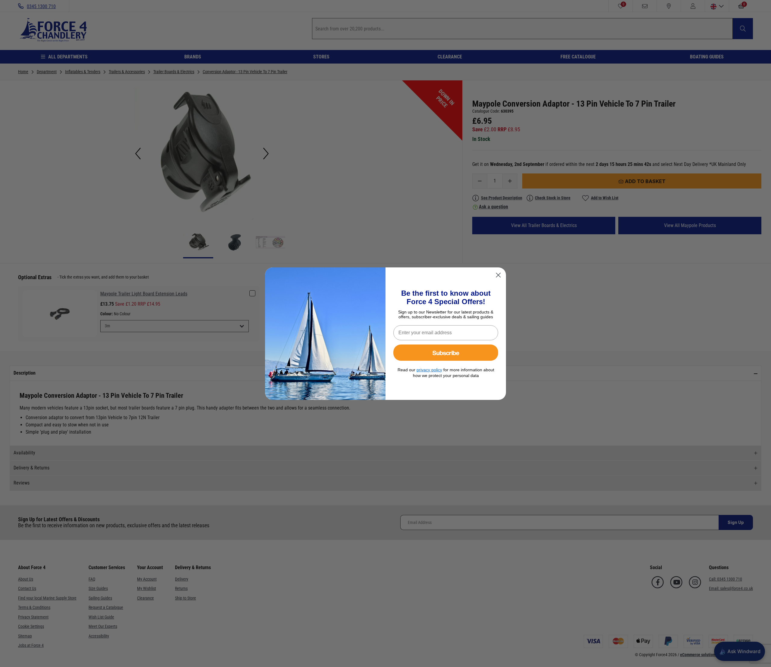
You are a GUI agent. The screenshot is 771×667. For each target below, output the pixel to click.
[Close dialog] (498, 275)
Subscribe (445, 352)
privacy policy (429, 369)
